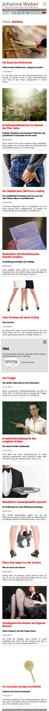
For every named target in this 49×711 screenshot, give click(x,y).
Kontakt (6, 710)
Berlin (6, 10)
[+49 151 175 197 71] (5, 13)
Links (43, 710)
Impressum (14, 710)
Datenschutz (36, 710)
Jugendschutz (25, 710)
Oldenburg (13, 10)
